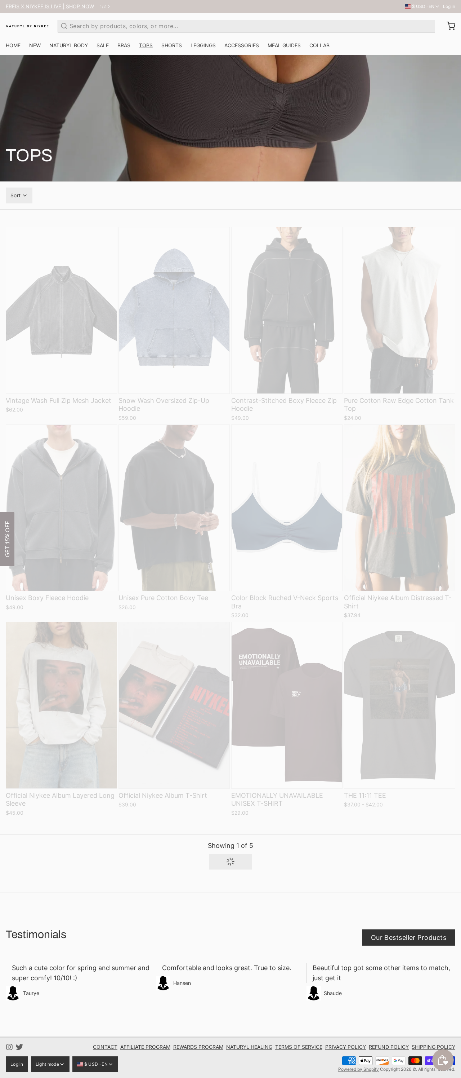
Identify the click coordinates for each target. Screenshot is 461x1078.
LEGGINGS (203, 45)
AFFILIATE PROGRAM (145, 1047)
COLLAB (319, 45)
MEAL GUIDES (284, 45)
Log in (449, 6)
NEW (35, 45)
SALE (103, 45)
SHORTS (171, 45)
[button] (230, 862)
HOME (13, 45)
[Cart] (448, 26)
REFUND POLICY (389, 1047)
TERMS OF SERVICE (298, 1047)
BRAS (123, 45)
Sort (15, 195)
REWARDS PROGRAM (198, 1047)
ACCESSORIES (241, 45)
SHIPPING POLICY (433, 1047)
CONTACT (105, 1047)
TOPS (146, 45)
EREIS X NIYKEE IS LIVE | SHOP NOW (50, 6)
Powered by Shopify (358, 1069)
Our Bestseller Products (408, 937)
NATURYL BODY (68, 45)
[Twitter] (19, 1047)
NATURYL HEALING (249, 1047)
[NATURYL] (27, 26)
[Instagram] (9, 1047)
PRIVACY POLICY (345, 1047)
